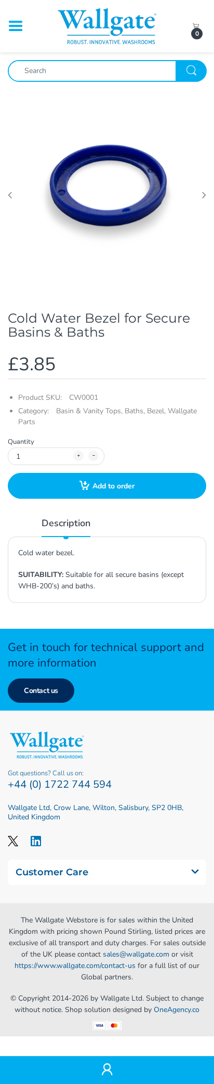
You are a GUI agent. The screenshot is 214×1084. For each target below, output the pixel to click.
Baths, (135, 411)
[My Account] (107, 1070)
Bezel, (156, 411)
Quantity (21, 441)
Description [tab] (66, 523)
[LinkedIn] (36, 841)
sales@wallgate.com (136, 954)
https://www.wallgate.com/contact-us (75, 966)
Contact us (41, 691)
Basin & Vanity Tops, (89, 411)
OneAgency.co (176, 1010)
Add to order (113, 486)
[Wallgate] (107, 26)
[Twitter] (13, 841)
